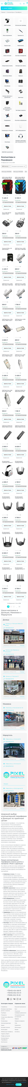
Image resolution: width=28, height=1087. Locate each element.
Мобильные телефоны (7, 1031)
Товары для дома (5, 1036)
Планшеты (4, 1015)
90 (19, 606)
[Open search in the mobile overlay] (20, 3)
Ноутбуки (3, 1012)
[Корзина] (26, 3)
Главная (3, 12)
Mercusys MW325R (18, 171)
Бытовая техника (5, 1027)
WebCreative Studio (6, 1050)
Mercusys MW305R (6, 171)
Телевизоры (4, 1021)
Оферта (17, 1018)
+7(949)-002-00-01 (14, 993)
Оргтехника (4, 1042)
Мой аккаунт (18, 1027)
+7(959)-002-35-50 (14, 995)
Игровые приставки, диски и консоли (6, 1009)
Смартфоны (4, 1006)
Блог (16, 1009)
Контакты (17, 1031)
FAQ (16, 1023)
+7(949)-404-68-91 (14, 991)
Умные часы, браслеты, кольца (7, 1017)
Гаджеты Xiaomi (5, 1033)
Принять (18, 1084)
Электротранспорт (6, 1023)
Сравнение (18, 1025)
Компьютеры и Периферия (5, 1039)
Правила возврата (19, 1021)
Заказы (16, 1029)
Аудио (2, 1025)
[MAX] (20, 999)
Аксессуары (4, 1029)
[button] (2, 4)
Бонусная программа (20, 1006)
